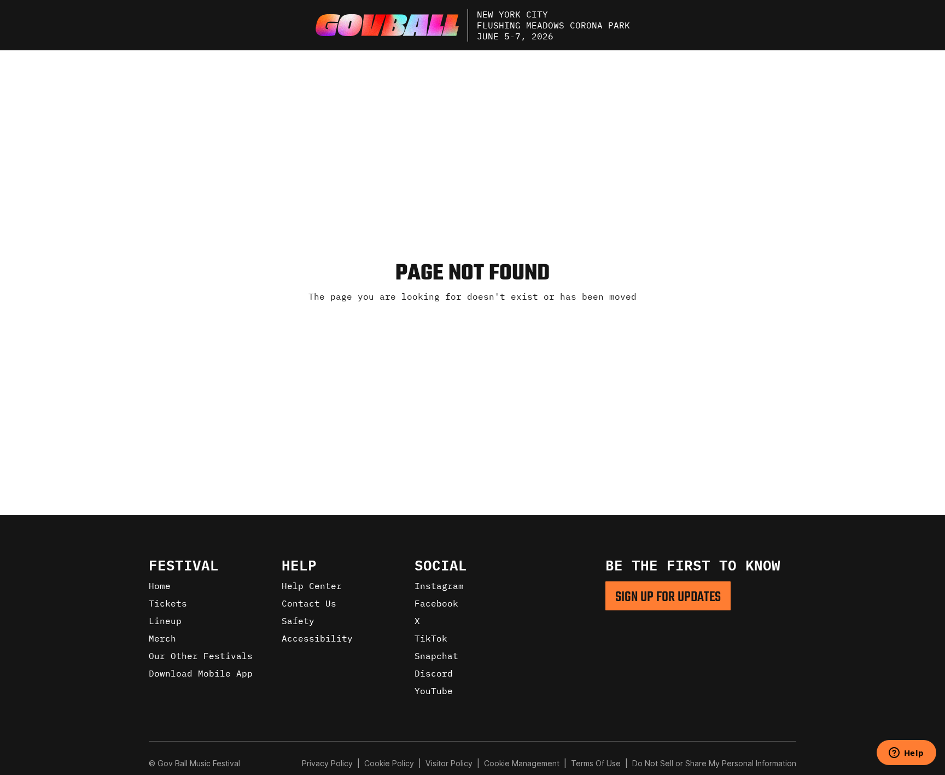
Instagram (439, 585)
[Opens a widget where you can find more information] (906, 753)
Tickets (168, 603)
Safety (298, 620)
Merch (162, 638)
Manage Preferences (522, 763)
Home (160, 585)
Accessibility (317, 638)
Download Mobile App (201, 673)
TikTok (431, 638)
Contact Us (309, 603)
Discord (434, 673)
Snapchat (436, 655)
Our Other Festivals (201, 655)
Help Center (312, 585)
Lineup (165, 620)
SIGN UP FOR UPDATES (668, 597)
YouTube (434, 690)
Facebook (436, 603)
